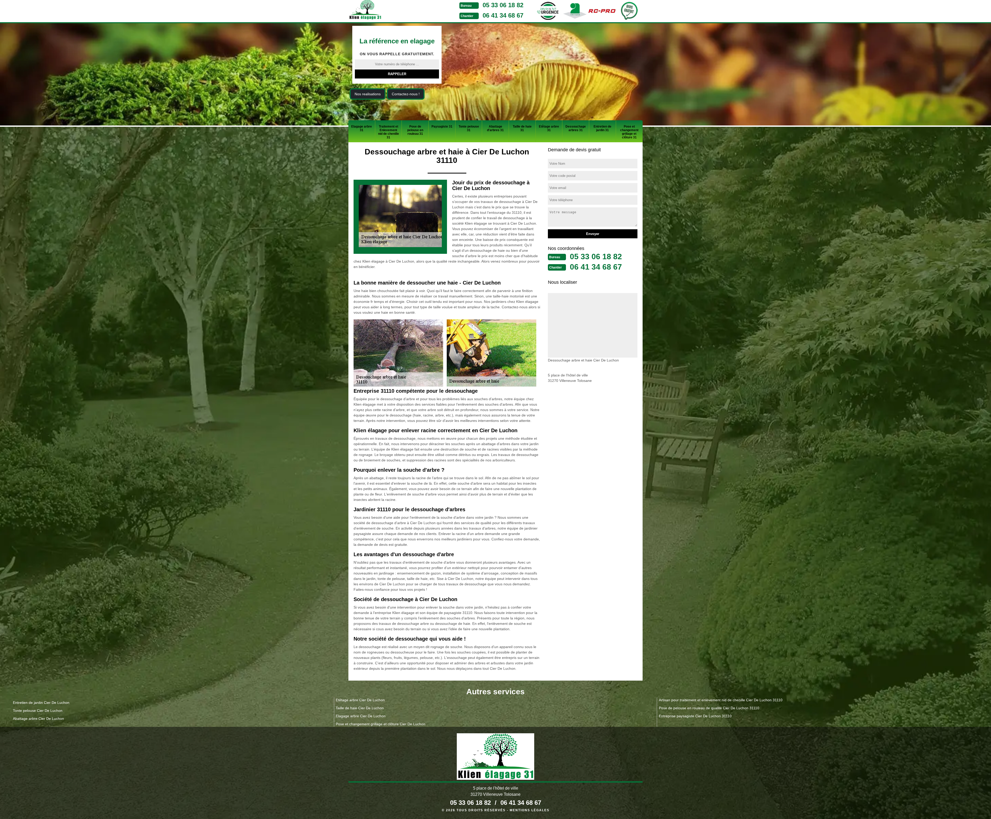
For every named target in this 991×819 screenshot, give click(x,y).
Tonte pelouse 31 (469, 128)
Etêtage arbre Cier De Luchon (360, 700)
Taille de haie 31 (522, 128)
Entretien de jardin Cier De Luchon (41, 702)
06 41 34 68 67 (503, 15)
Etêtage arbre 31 (549, 128)
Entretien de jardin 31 (602, 128)
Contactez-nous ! (406, 94)
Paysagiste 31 (441, 126)
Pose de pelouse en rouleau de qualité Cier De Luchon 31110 (709, 708)
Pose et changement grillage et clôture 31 (629, 132)
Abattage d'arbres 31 (495, 128)
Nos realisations (368, 94)
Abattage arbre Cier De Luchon (38, 718)
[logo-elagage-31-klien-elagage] (384, 10)
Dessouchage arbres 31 (575, 128)
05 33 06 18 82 (503, 5)
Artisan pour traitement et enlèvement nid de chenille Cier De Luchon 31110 (720, 700)
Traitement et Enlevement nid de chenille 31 (388, 132)
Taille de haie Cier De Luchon (360, 708)
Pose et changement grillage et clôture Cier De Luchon (380, 724)
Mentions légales (529, 810)
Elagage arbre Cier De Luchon (361, 716)
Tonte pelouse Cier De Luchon (37, 710)
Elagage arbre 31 (361, 128)
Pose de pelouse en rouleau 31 (415, 130)
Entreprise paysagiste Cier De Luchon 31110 (695, 716)
